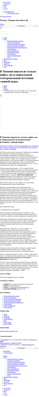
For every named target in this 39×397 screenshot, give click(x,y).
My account (7, 2)
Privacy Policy (8, 324)
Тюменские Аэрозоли (6, 146)
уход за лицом (32, 147)
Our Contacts (7, 322)
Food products (11, 54)
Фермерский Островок (11, 59)
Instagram (12, 331)
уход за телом (4, 149)
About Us (6, 64)
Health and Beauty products (15, 41)
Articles (16, 146)
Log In (6, 8)
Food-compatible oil (13, 51)
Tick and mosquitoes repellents (16, 44)
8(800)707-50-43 (16, 343)
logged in (10, 277)
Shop (5, 39)
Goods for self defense (13, 42)
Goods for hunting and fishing (15, 46)
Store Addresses (8, 65)
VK (17, 331)
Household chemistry (13, 52)
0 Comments (12, 149)
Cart (5, 7)
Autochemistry (11, 49)
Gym (8, 57)
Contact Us (7, 4)
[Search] (38, 26)
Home (5, 38)
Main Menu (7, 351)
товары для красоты (10, 147)
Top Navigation (8, 353)
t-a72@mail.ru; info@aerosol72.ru (19, 287)
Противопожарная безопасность (17, 47)
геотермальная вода (25, 146)
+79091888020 (4, 340)
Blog (5, 5)
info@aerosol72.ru (5, 343)
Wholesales (7, 62)
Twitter (2, 331)
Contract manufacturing (14, 55)
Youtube (6, 331)
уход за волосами (22, 147)
